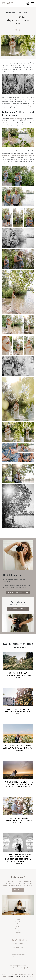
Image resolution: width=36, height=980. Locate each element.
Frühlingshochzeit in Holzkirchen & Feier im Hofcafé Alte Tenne (18, 820)
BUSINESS (18, 926)
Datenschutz (22, 966)
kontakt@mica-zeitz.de (18, 955)
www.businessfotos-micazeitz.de (19, 976)
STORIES (18, 933)
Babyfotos (31, 106)
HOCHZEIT (18, 922)
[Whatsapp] (9, 940)
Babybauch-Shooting (15, 119)
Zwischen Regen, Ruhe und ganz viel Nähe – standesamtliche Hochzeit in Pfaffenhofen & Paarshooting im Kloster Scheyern (18, 859)
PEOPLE (18, 924)
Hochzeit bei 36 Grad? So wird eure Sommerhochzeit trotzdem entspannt (18, 748)
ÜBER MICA (18, 919)
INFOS (18, 931)
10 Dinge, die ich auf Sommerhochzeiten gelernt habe (18, 675)
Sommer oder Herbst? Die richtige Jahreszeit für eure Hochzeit (18, 711)
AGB (26, 968)
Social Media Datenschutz (16, 968)
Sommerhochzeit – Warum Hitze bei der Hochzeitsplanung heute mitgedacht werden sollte (18, 784)
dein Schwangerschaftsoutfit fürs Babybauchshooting (18, 155)
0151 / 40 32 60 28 (18, 957)
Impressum (13, 966)
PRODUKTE (18, 928)
